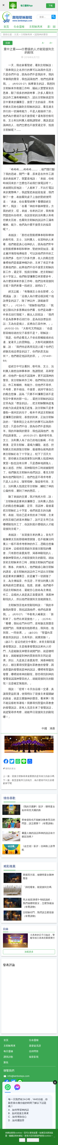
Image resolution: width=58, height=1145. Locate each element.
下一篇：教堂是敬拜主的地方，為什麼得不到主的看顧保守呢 (28, 782)
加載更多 (29, 951)
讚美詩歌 (8, 1056)
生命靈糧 (19, 26)
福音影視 (34, 1056)
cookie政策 (33, 1140)
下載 (50, 5)
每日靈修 (8, 1051)
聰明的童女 (10, 768)
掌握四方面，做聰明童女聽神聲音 (38, 876)
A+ (51, 42)
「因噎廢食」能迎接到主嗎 (37, 887)
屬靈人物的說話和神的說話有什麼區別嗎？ (38, 834)
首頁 (6, 26)
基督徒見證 (35, 1045)
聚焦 (6, 1062)
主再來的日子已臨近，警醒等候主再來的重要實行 (42, 936)
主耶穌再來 (36, 26)
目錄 (8, 42)
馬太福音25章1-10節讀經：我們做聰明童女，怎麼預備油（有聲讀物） (38, 903)
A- (43, 42)
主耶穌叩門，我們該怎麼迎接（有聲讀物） (38, 914)
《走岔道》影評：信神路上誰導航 (38, 848)
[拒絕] (54, 1137)
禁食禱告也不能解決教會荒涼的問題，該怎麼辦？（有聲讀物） (38, 821)
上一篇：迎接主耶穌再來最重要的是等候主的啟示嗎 (28, 776)
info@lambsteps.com (18, 1076)
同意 (22, 1140)
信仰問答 (34, 1051)
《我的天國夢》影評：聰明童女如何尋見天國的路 (38, 808)
